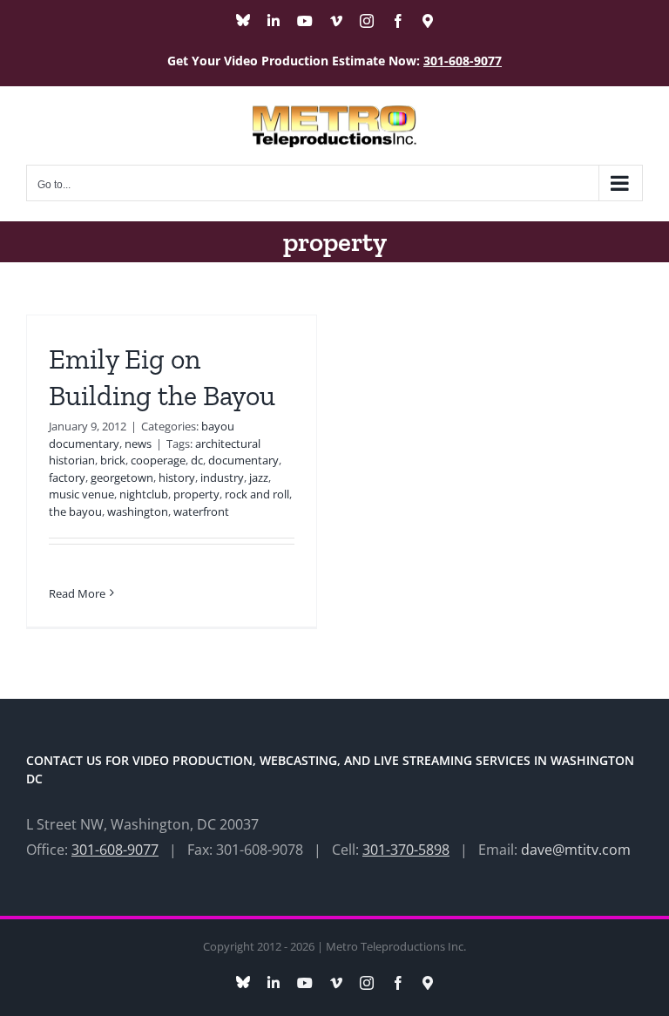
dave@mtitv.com (576, 849)
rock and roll (257, 494)
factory (67, 477)
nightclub (143, 494)
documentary (243, 460)
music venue (81, 494)
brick (112, 460)
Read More (77, 593)
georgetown (122, 477)
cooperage (158, 460)
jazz (258, 477)
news (138, 443)
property (196, 494)
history (177, 477)
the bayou (75, 511)
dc (197, 460)
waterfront (201, 511)
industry (222, 477)
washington (137, 511)
